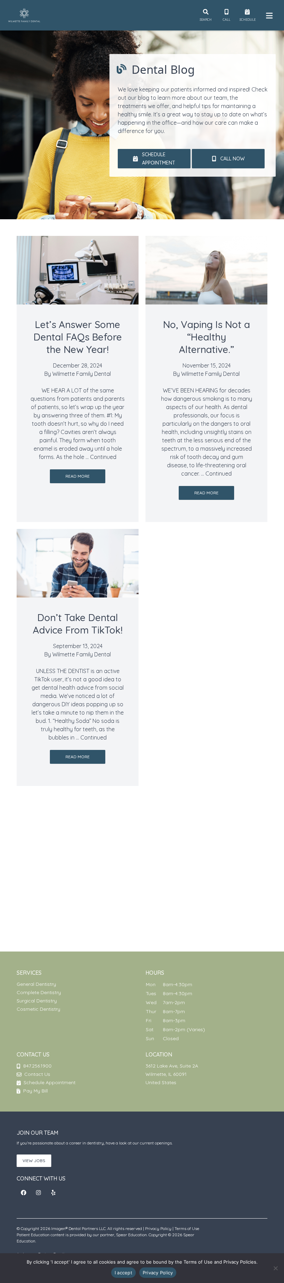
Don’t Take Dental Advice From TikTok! (78, 623)
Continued (103, 456)
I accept (123, 1272)
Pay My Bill (35, 1091)
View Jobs (34, 1160)
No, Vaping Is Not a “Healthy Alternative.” (206, 336)
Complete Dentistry (39, 992)
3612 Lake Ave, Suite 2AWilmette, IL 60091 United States (171, 1074)
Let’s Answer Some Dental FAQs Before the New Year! (78, 336)
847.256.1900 (37, 1066)
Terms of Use (187, 1228)
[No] (275, 1268)
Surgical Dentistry (37, 1001)
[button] (23, 1193)
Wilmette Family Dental (81, 373)
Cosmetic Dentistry (38, 1009)
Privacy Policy (158, 1228)
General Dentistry (36, 984)
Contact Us (37, 1074)
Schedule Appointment (49, 1082)
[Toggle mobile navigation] (268, 15)
